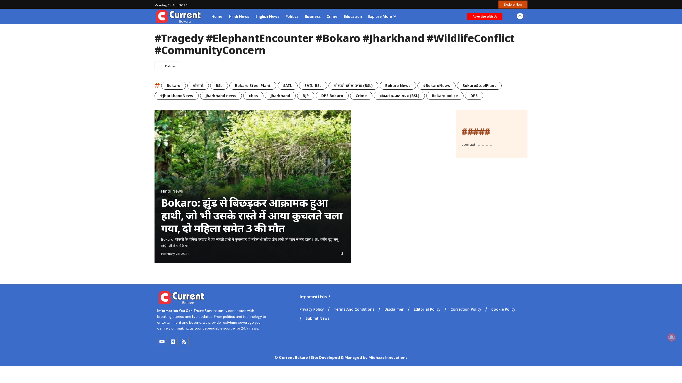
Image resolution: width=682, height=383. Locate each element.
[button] (512, 5)
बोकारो (198, 85)
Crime (361, 95)
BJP (306, 95)
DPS (474, 95)
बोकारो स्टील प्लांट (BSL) (353, 85)
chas (253, 95)
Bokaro (173, 85)
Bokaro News (398, 85)
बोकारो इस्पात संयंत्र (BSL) (399, 95)
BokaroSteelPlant (479, 85)
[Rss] (184, 341)
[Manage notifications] (671, 337)
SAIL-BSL (313, 85)
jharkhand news (221, 95)
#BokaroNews (436, 85)
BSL (219, 85)
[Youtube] (162, 341)
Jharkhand (280, 95)
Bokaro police (445, 95)
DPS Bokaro (332, 95)
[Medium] (173, 341)
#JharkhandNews (176, 95)
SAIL (287, 85)
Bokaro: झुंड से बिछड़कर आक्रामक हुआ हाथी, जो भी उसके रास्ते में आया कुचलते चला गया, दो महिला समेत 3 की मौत (251, 215)
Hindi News (172, 191)
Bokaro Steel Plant (253, 85)
